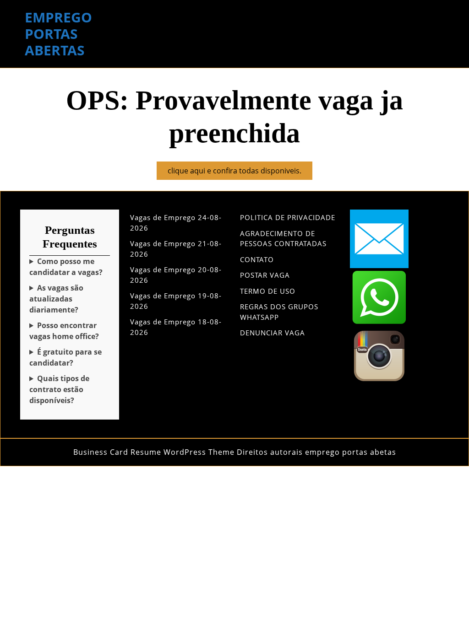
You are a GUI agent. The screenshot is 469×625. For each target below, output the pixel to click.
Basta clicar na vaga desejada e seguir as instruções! (69, 267)
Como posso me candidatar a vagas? (66, 266)
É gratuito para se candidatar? (65, 357)
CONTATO (257, 259)
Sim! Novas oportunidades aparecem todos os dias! (64, 299)
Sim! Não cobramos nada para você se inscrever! (65, 357)
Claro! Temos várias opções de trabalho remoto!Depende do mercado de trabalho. (66, 331)
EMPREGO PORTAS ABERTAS (58, 33)
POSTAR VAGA (265, 275)
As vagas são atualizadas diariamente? (56, 299)
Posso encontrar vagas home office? (64, 330)
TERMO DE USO (267, 291)
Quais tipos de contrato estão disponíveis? (59, 389)
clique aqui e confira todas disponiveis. (240, 172)
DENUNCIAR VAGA (272, 332)
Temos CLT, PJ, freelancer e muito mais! (68, 389)
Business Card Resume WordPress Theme (153, 452)
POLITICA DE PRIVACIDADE (287, 217)
